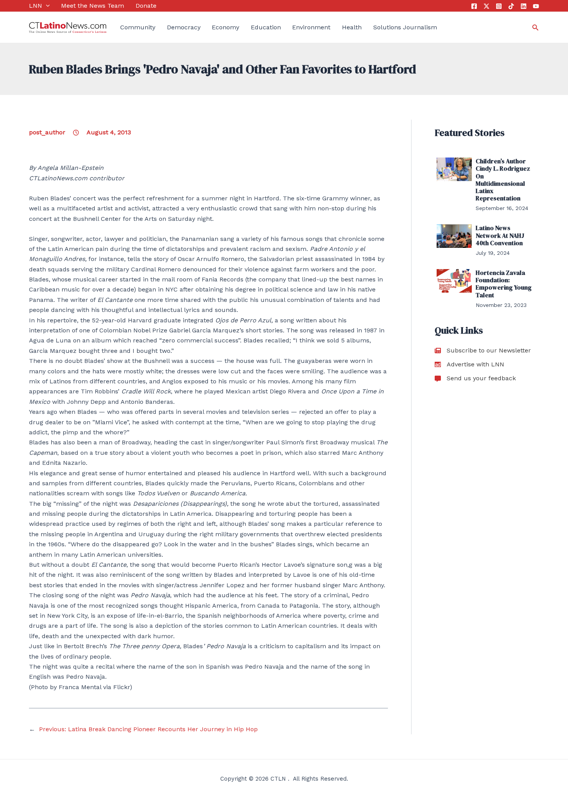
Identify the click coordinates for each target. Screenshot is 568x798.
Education (266, 27)
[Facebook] (474, 6)
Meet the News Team (92, 5)
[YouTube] (536, 6)
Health (352, 27)
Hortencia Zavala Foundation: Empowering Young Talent (504, 283)
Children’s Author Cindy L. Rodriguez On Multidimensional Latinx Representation (503, 179)
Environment (311, 27)
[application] (46, 6)
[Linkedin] (523, 6)
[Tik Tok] (511, 6)
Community (137, 27)
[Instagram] (499, 6)
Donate (146, 5)
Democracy (184, 27)
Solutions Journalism (405, 27)
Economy (225, 27)
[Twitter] (486, 6)
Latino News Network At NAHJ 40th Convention (500, 235)
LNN (35, 5)
